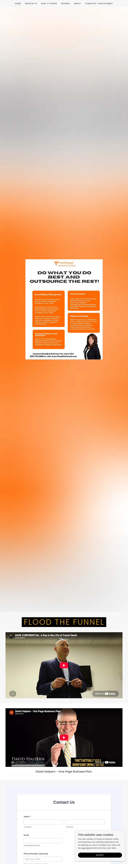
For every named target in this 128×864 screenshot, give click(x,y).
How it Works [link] (49, 3)
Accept (100, 855)
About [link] (77, 3)
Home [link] (18, 3)
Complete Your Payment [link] (99, 3)
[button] (31, 3)
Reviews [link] (65, 3)
